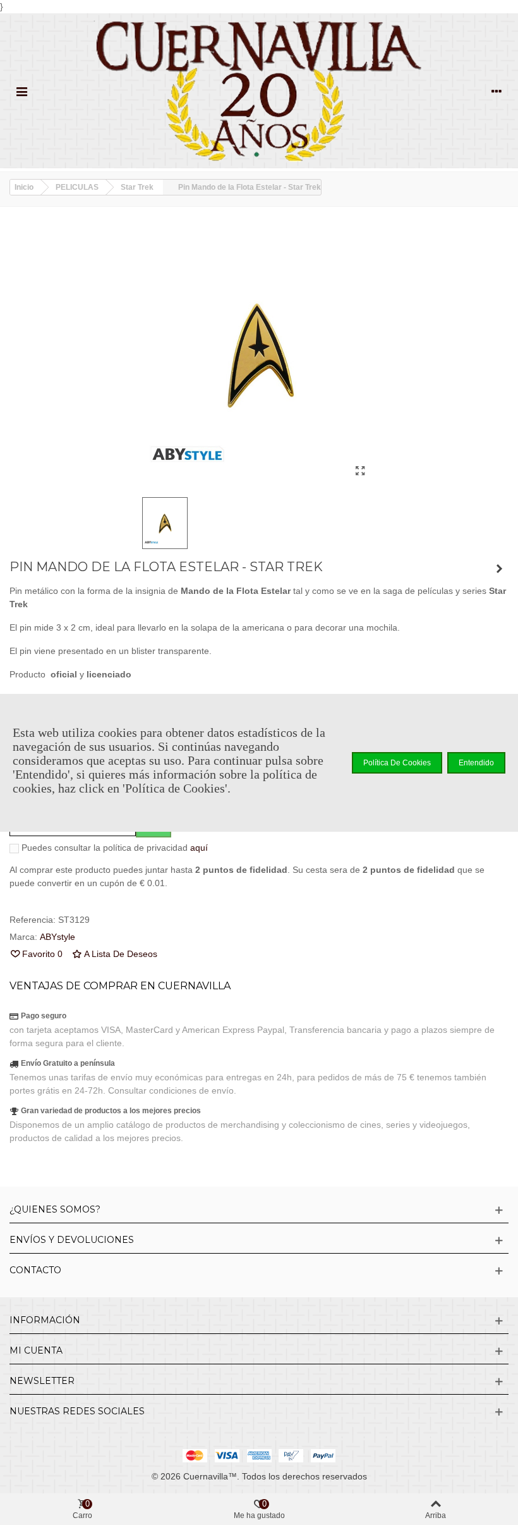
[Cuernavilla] (259, 90)
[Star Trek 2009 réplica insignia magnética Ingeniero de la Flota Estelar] (499, 568)
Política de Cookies (397, 762)
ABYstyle (57, 937)
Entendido (476, 762)
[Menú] (21, 91)
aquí (199, 848)
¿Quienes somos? (54, 1209)
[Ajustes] (497, 91)
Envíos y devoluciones (71, 1239)
